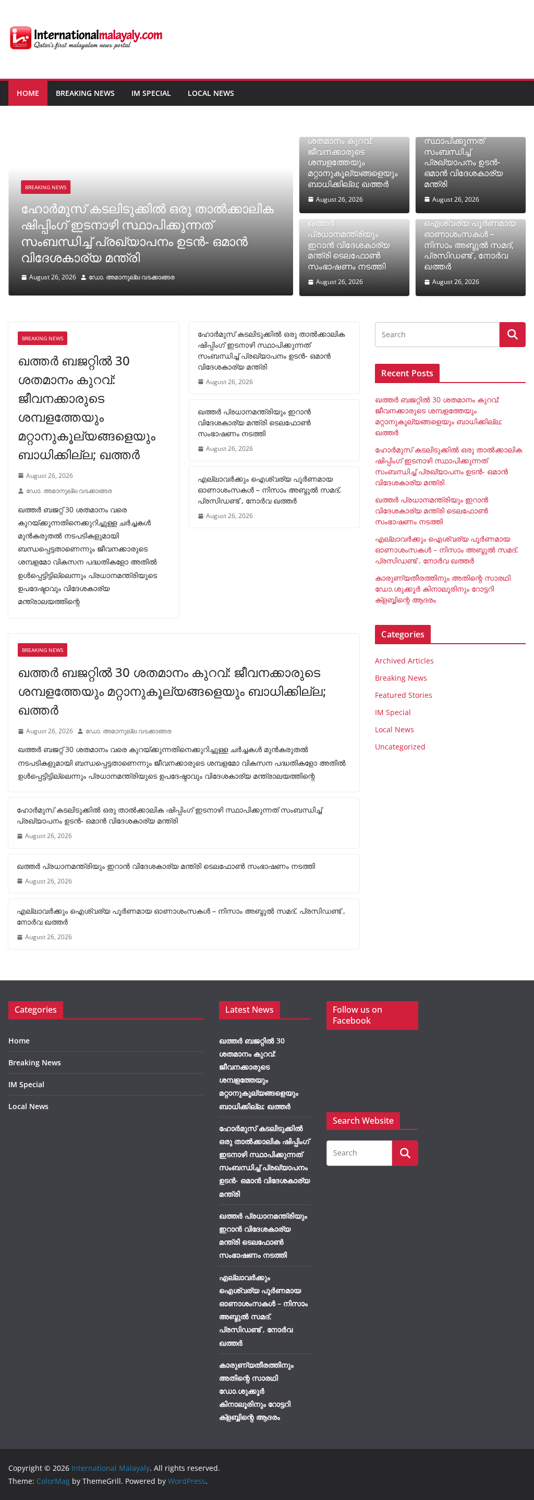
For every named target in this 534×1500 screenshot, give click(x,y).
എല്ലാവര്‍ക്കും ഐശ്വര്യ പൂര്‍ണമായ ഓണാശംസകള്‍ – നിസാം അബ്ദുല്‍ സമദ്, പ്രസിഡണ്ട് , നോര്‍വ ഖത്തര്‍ (470, 239)
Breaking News (85, 93)
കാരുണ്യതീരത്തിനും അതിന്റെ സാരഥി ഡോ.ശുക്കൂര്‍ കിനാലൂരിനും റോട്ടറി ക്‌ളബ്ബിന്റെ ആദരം (443, 589)
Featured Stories (403, 695)
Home (28, 93)
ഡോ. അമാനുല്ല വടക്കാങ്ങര (132, 277)
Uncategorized (400, 747)
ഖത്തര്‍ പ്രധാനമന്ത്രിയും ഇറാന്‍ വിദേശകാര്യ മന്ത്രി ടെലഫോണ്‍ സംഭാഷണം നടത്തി (349, 245)
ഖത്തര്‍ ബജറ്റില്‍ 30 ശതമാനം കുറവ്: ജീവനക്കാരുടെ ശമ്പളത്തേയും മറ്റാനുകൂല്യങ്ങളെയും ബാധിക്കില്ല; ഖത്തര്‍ (353, 157)
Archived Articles (404, 661)
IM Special (151, 93)
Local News (211, 93)
